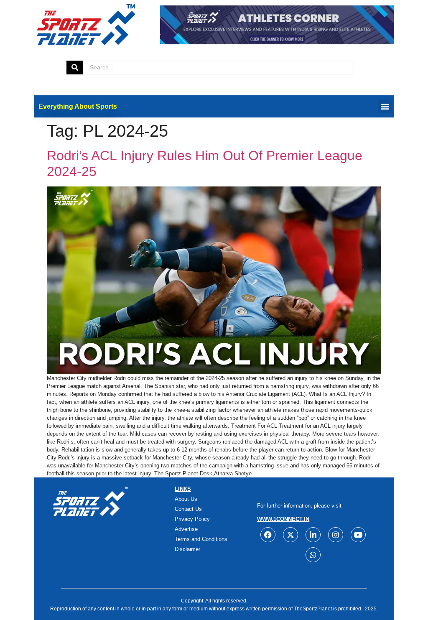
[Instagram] (335, 534)
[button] (385, 106)
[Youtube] (358, 534)
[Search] (74, 67)
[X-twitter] (290, 534)
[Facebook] (267, 534)
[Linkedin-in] (313, 534)
